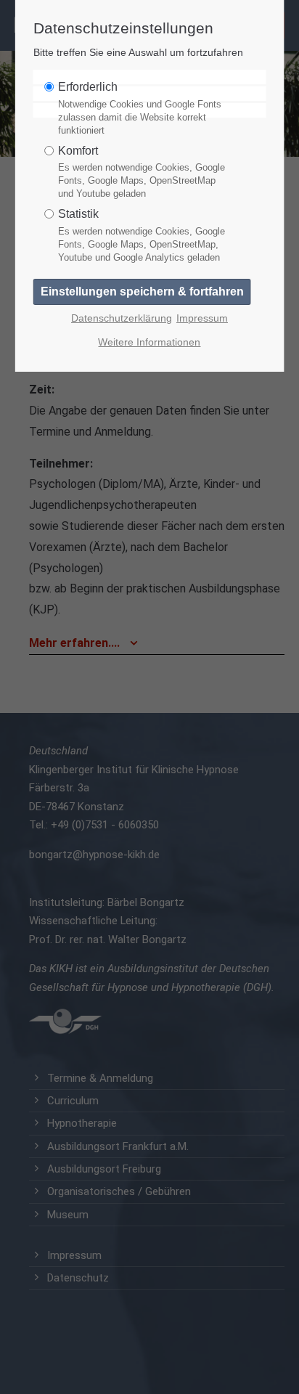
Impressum (202, 318)
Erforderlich (139, 108)
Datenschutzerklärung (121, 318)
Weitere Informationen (149, 342)
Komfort (141, 172)
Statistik (141, 235)
